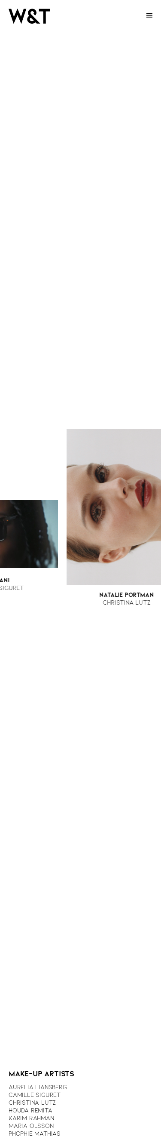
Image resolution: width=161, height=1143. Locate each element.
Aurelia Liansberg (38, 1087)
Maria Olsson (31, 1126)
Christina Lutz (32, 1103)
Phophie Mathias (35, 1134)
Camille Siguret (35, 1095)
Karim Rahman (31, 1118)
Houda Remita (30, 1111)
